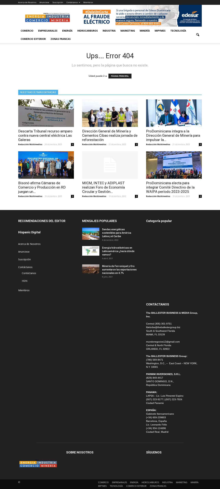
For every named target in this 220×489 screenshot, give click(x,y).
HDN (24, 280)
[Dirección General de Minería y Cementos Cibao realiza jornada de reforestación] (110, 113)
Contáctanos (72, 2)
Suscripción (57, 2)
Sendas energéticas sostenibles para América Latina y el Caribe (116, 233)
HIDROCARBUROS (87, 30)
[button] (198, 35)
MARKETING (127, 30)
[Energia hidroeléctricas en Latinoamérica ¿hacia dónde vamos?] (90, 251)
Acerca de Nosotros (27, 2)
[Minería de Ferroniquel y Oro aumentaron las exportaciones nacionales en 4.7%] (90, 269)
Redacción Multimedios (30, 144)
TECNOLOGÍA (178, 30)
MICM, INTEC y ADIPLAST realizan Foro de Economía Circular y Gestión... (103, 187)
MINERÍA (145, 30)
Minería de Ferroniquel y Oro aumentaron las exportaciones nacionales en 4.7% (119, 269)
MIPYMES (160, 30)
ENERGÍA (67, 30)
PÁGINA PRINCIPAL (120, 76)
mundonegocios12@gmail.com (163, 341)
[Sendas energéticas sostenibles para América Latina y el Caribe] (90, 234)
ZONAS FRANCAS (61, 39)
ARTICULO (152, 284)
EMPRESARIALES (47, 30)
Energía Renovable (156, 276)
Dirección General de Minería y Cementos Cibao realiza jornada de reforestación (110, 135)
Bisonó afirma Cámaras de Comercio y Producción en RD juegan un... (42, 187)
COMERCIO (27, 30)
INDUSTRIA (109, 30)
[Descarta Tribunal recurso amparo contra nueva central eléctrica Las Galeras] (46, 113)
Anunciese (44, 2)
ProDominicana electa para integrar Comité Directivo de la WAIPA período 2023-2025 (170, 187)
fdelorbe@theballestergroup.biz (163, 327)
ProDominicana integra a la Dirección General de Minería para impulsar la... (173, 135)
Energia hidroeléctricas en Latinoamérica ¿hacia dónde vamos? (118, 251)
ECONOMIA (152, 292)
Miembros (88, 2)
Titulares (151, 230)
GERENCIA (152, 253)
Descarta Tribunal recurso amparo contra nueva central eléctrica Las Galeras (45, 135)
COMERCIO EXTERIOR (33, 39)
